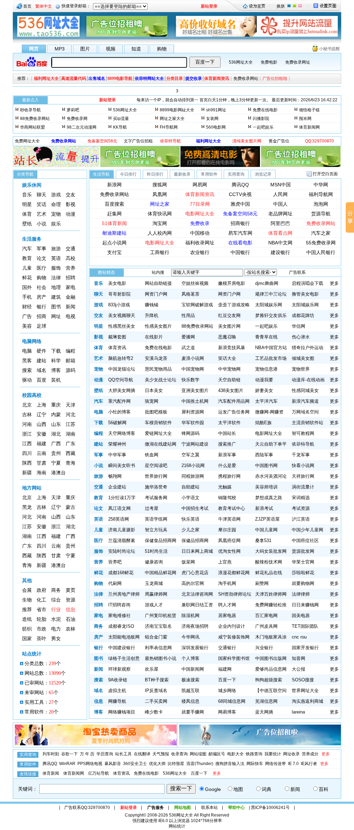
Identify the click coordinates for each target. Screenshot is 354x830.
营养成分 (310, 754)
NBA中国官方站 (271, 347)
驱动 (27, 380)
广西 (56, 443)
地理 (56, 287)
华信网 (298, 326)
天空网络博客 (121, 433)
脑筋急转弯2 (120, 358)
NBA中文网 (280, 242)
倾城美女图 (303, 358)
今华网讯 (190, 637)
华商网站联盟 (32, 127)
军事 (41, 248)
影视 (70, 204)
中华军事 (117, 454)
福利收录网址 (199, 242)
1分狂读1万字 (122, 497)
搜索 (27, 370)
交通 (70, 248)
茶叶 (41, 638)
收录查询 (179, 754)
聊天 (41, 194)
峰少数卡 (154, 712)
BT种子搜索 (157, 679)
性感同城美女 (305, 390)
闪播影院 (261, 118)
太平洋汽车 (266, 401)
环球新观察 (119, 669)
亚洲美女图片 (194, 390)
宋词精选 (301, 497)
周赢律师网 (156, 594)
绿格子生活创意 (124, 658)
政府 (41, 590)
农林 (70, 629)
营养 (70, 268)
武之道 (188, 347)
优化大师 (157, 763)
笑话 (41, 204)
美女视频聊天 (121, 315)
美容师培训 (266, 486)
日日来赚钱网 (305, 604)
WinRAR (67, 763)
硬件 (41, 351)
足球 (41, 326)
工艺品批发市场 (271, 358)
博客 (56, 370)
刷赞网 (262, 583)
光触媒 (225, 486)
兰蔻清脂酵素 (121, 540)
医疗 (41, 268)
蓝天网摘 (264, 712)
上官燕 (225, 562)
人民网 (280, 194)
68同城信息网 (231, 701)
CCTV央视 (240, 194)
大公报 (298, 669)
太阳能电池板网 (124, 637)
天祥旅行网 (303, 476)
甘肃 (41, 463)
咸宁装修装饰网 (234, 637)
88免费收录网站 (35, 118)
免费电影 (269, 62)
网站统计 (177, 826)
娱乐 (56, 223)
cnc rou (299, 637)
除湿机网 (190, 615)
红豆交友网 (229, 315)
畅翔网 (115, 476)
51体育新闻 (114, 223)
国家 (27, 638)
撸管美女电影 (305, 294)
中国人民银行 (320, 252)
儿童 (27, 268)
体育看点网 (280, 233)
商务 (56, 590)
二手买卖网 (156, 701)
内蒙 (56, 414)
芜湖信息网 (266, 701)
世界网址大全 (305, 690)
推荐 (27, 609)
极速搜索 (190, 679)
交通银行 (227, 647)
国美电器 (301, 615)
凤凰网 (159, 194)
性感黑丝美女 (121, 326)
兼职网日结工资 (197, 604)
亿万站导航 (98, 773)
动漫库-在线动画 (308, 379)
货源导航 (320, 213)
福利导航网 (321, 194)
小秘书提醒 (329, 48)
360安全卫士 (135, 763)
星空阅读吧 (156, 465)
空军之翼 (190, 454)
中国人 (280, 204)
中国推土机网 (194, 401)
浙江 (27, 434)
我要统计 (272, 754)
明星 (27, 204)
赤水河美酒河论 (271, 476)
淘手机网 (227, 583)
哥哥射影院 (119, 294)
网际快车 (254, 763)
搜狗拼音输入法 (229, 763)
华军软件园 (192, 422)
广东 (70, 443)
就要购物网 (303, 583)
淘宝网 (159, 223)
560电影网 (216, 127)
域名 (41, 370)
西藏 (70, 453)
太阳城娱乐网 (268, 304)
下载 (56, 351)
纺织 (27, 629)
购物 (41, 277)
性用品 (188, 315)
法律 (56, 277)
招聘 (70, 277)
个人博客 (190, 658)
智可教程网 (303, 433)
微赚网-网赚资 (269, 411)
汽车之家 (320, 233)
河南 (27, 424)
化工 (41, 600)
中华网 (321, 184)
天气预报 (160, 754)
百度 (41, 380)
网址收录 (291, 754)
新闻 (70, 306)
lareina (298, 712)
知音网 (298, 658)
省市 (41, 609)
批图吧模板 (156, 411)
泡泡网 (321, 204)
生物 (27, 600)
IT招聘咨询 (119, 604)
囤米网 (305, 118)
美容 (27, 326)
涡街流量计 (303, 486)
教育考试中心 (231, 508)
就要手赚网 (192, 712)
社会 (41, 287)
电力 (56, 629)
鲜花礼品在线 (268, 572)
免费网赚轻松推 (271, 604)
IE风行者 (309, 763)
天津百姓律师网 (271, 594)
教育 (27, 258)
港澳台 (58, 472)
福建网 (225, 669)
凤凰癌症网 (229, 540)
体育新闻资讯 (199, 194)
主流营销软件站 (307, 422)
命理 (56, 204)
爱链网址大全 (158, 433)
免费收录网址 (297, 62)
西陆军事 (264, 454)
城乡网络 (227, 690)
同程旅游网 (192, 476)
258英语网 (118, 519)
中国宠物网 (192, 369)
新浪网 (114, 184)
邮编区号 (216, 754)
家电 (70, 287)
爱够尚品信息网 (271, 669)
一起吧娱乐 (263, 127)
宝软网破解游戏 (197, 304)
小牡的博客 (119, 411)
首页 (27, 6)
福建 (41, 443)
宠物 (56, 214)
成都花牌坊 (303, 315)
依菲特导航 (303, 444)
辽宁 (41, 414)
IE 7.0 (293, 763)
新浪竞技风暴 (231, 347)
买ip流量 (121, 118)
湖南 (70, 434)
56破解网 (117, 422)
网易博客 (227, 712)
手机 (27, 297)
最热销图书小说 (160, 658)
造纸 (27, 619)
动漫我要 (264, 379)
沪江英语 (301, 519)
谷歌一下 (69, 754)
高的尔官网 (192, 583)
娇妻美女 (264, 390)
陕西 (27, 463)
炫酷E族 (263, 422)
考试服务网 (156, 497)
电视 (70, 316)
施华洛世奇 (156, 486)
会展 (27, 590)
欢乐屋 (151, 669)
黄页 (70, 590)
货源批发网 (303, 551)
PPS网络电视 (89, 763)
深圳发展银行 (194, 647)
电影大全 (235, 754)
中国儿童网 (266, 529)
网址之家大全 (172, 118)
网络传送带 (275, 763)
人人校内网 (160, 233)
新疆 (27, 472)
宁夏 (56, 463)
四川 (27, 453)
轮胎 (41, 619)
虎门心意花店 (194, 572)
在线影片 (154, 336)
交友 (70, 194)
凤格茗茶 (190, 294)
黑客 (27, 360)
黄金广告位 (279, 141)
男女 (56, 638)
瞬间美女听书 (121, 465)
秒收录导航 (30, 110)
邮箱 (70, 360)
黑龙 (27, 507)
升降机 (151, 315)
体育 (27, 214)
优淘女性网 (229, 551)
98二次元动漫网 (81, 127)
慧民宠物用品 (158, 369)
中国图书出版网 (271, 658)
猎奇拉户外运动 (307, 347)
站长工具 (123, 754)
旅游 (56, 248)
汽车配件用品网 (234, 401)
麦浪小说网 (192, 358)
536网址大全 (241, 62)
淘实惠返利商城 (307, 701)
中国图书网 (266, 465)
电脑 (27, 351)
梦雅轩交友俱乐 (271, 315)
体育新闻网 (309, 127)
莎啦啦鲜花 (303, 572)
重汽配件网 (119, 401)
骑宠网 (151, 401)
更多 (334, 283)
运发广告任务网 (234, 411)
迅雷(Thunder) (199, 763)
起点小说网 (114, 242)
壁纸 (27, 223)
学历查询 (104, 754)
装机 (56, 380)
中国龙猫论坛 (121, 369)
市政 (41, 629)
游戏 (56, 194)
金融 (70, 297)
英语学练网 (156, 519)
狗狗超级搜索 (268, 679)
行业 (56, 609)
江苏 (70, 424)
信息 (70, 609)
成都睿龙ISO (121, 626)
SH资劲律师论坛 (234, 594)
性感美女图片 (158, 326)
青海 (70, 463)
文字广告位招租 (138, 141)
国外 (27, 287)
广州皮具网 (266, 626)
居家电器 (227, 615)
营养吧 (115, 562)
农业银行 (199, 252)
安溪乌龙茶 (156, 358)
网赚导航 (117, 701)
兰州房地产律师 (124, 594)
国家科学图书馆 (234, 658)
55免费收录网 (321, 242)
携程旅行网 (229, 476)
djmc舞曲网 (266, 283)
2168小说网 (193, 465)
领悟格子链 (309, 110)
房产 (41, 297)
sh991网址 (216, 110)
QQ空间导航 (120, 379)
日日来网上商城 (197, 551)
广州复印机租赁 (160, 615)
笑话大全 (227, 358)
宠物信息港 (266, 369)
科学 (56, 360)
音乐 (27, 194)
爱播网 (188, 336)
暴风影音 (112, 763)
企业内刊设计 (231, 626)
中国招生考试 (194, 508)
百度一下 (227, 679)
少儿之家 (190, 529)
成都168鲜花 (120, 572)
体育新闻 (51, 773)
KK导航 (120, 127)
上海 (41, 405)
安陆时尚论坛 (121, 551)
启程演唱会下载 (307, 283)
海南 (41, 472)
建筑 (56, 297)
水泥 (56, 619)
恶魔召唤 (227, 336)
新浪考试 (264, 508)
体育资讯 (117, 347)
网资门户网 (156, 294)
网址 (56, 316)
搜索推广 (227, 444)
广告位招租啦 (274, 78)
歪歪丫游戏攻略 (234, 304)
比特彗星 (176, 763)
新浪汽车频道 (305, 401)
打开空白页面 (325, 173)
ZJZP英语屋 (267, 519)
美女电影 (117, 283)
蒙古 (70, 507)
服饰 (56, 268)
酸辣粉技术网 (268, 562)
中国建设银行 (121, 647)
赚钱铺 (151, 304)
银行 (41, 306)
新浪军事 (227, 454)
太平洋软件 (229, 422)
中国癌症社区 (305, 540)
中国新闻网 (192, 669)
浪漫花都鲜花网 (234, 572)
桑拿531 (263, 540)
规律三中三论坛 (271, 294)
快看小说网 (303, 465)
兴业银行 (264, 647)
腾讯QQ (240, 184)
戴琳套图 (117, 336)
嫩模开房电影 (231, 283)
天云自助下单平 (271, 444)
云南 (41, 453)
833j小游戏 (119, 304)
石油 (70, 619)
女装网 (212, 118)
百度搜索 (114, 204)
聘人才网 (227, 604)
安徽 (41, 434)
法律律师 (301, 594)
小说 (41, 223)
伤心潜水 (301, 336)
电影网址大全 (199, 213)
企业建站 (117, 486)
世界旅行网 (156, 476)
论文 (41, 258)
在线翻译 (142, 754)
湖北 (56, 434)
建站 (41, 360)
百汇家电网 (266, 615)
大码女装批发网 (271, 551)
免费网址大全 (27, 141)
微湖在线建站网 (160, 444)
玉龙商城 (154, 583)
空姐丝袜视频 (194, 283)
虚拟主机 (117, 690)
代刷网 (115, 583)
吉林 (27, 414)
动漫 (70, 214)
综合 (56, 600)
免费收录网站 (245, 78)
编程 (70, 351)
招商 (41, 316)
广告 (27, 316)
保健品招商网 (194, 540)
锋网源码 (190, 433)
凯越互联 (190, 690)
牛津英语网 (229, 519)
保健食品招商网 (160, 540)
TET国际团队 (305, 626)
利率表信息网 (158, 647)
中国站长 (227, 433)
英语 (56, 258)
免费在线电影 (265, 110)
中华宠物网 (229, 369)
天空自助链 (229, 379)
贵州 (56, 453)
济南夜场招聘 (194, 626)
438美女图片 (230, 390)
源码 (70, 370)
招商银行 (240, 223)
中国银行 (240, 252)
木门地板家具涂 (271, 637)
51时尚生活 (156, 551)
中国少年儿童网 (307, 529)
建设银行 (280, 252)
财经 (27, 306)
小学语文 (190, 497)
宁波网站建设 (194, 444)
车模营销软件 (158, 422)
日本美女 (154, 390)
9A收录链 (117, 679)
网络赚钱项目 (121, 712)
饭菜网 (188, 562)
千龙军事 (301, 454)
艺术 (41, 214)
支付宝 (114, 252)
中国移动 (199, 233)
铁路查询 (254, 754)
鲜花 (27, 277)
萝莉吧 (73, 110)
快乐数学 (190, 379)
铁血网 (151, 454)
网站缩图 (198, 754)
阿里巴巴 (280, 223)
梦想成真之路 (268, 497)
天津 (70, 405)
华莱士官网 (303, 562)
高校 (70, 258)
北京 (27, 405)
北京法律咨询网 (197, 594)
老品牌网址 (280, 213)
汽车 (27, 248)
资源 (70, 600)
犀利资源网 (192, 411)
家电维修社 (119, 615)
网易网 (200, 184)
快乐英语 (190, 519)
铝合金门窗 (156, 637)
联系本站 (209, 807)
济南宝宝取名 (158, 626)
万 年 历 (87, 754)
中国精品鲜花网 (160, 572)
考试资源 (301, 508)
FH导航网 (169, 127)
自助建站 (190, 486)
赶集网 (114, 213)
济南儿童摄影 (121, 529)
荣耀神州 (117, 444)
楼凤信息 (190, 701)
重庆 (56, 405)
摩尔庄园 (227, 529)
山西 (41, 424)
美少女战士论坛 (160, 379)
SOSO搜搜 (303, 679)
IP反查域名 (156, 690)
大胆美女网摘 (121, 390)
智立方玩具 (156, 529)
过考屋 (151, 508)
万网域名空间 (305, 411)
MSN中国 (280, 184)
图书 (56, 306)
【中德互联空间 (271, 690)
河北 (70, 414)
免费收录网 (77, 118)
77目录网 (200, 204)
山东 (56, 424)
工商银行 (159, 252)
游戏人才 (154, 604)
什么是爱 (227, 465)
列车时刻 (51, 754)
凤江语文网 (119, 508)
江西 (27, 443)
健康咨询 (154, 562)
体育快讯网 (160, 213)
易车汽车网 (240, 233)
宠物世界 (301, 369)
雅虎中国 (240, 204)
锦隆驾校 (227, 497)
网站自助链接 (158, 283)
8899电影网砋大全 (177, 110)
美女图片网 (229, 326)
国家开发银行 (305, 647)
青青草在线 (266, 336)
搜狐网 (159, 184)
